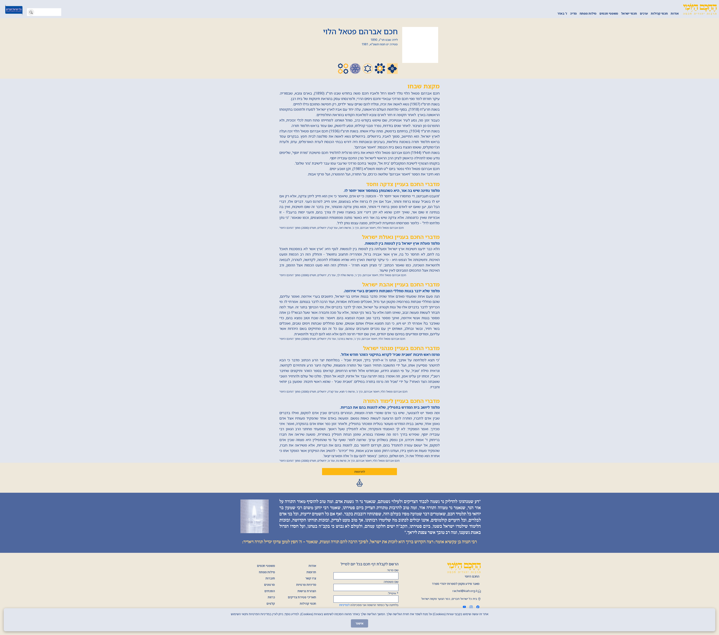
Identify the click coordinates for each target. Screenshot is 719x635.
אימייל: (393, 593)
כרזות (271, 597)
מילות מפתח (588, 13)
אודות (675, 13)
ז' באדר (562, 13)
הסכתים (269, 591)
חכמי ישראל (629, 13)
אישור (359, 623)
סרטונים (269, 585)
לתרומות (359, 472)
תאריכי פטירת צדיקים (302, 597)
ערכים (644, 13)
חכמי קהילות (659, 13)
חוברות (270, 578)
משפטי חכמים (608, 13)
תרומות (311, 572)
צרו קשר (310, 578)
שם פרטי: (392, 570)
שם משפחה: (390, 582)
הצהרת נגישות (307, 591)
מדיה (573, 13)
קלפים (270, 603)
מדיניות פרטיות (306, 585)
